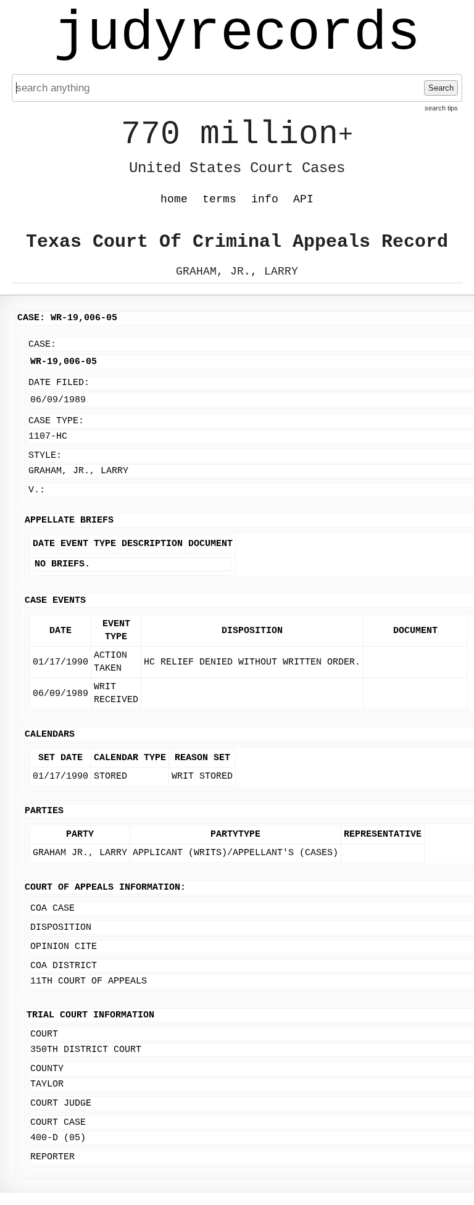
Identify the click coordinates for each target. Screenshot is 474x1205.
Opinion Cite (63, 947)
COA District (63, 966)
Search (441, 88)
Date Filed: (58, 383)
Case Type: (56, 421)
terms (219, 199)
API (303, 199)
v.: (36, 490)
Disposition (60, 927)
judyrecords (237, 34)
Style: (45, 455)
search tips (441, 108)
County (47, 1069)
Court (44, 1034)
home (174, 199)
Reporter (52, 1157)
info (264, 199)
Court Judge (60, 1103)
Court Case (58, 1122)
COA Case (52, 908)
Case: (42, 344)
